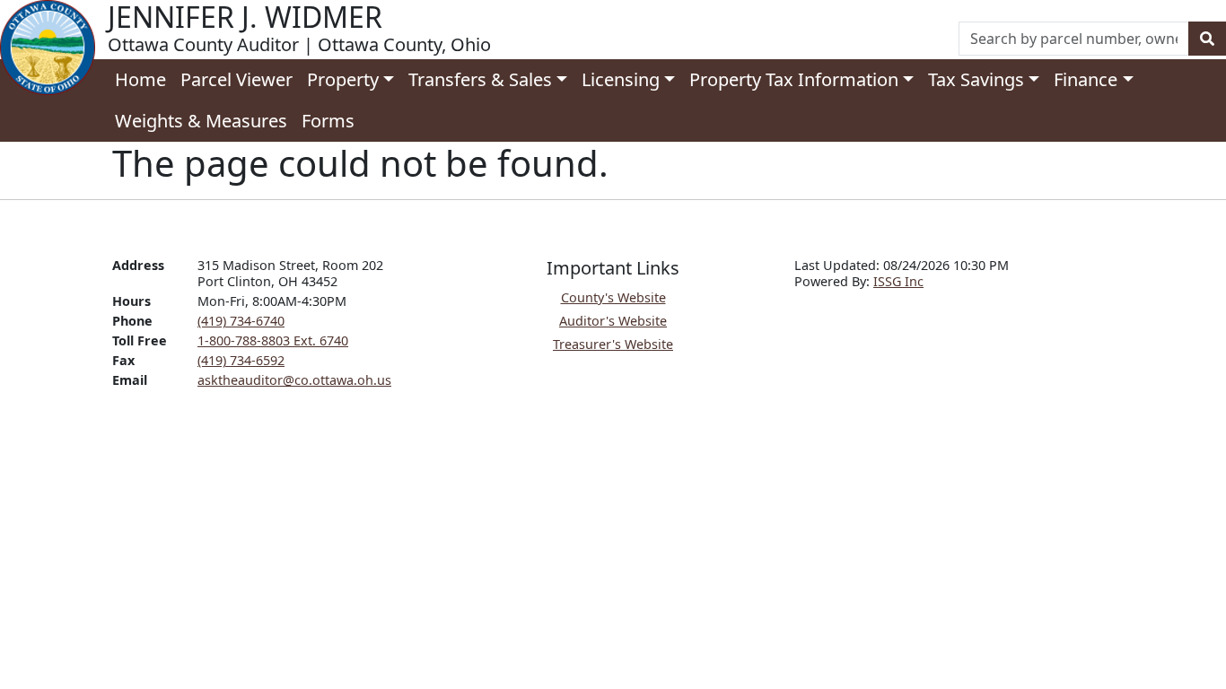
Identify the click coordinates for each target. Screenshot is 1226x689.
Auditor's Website (613, 320)
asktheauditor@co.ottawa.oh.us (294, 379)
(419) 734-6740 (241, 320)
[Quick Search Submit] (1207, 39)
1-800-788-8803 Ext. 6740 (272, 340)
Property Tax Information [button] (793, 79)
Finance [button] (1085, 79)
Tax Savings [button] (976, 79)
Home (140, 79)
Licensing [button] (621, 79)
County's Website (613, 297)
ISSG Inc (898, 281)
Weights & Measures (201, 121)
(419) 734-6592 (241, 360)
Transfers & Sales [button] (480, 79)
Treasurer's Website (613, 344)
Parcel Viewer (236, 79)
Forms (328, 121)
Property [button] (343, 79)
